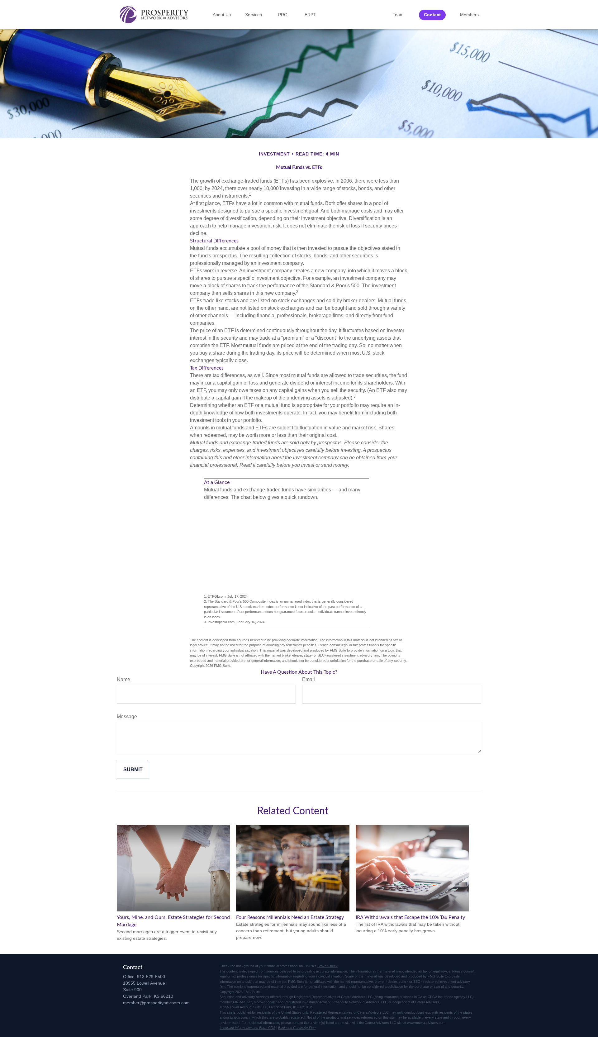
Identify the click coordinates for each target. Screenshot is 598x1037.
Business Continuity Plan (297, 1028)
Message (127, 716)
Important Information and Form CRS (247, 1028)
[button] (221, 15)
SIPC (248, 1002)
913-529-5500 (151, 976)
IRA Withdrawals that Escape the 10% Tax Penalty (410, 917)
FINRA (238, 1002)
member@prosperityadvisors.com (156, 1002)
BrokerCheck (327, 966)
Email (308, 679)
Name (123, 679)
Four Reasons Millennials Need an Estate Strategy (290, 917)
